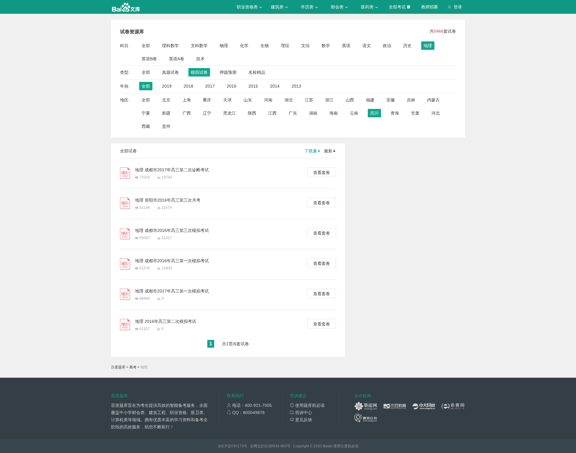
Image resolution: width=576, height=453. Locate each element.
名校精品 (256, 72)
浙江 (329, 100)
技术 (200, 58)
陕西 (252, 113)
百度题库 (118, 367)
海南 (333, 113)
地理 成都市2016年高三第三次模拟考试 (172, 230)
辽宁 (207, 113)
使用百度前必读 (345, 446)
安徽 (390, 100)
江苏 (309, 100)
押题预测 (228, 72)
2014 (275, 86)
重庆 (207, 100)
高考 (132, 367)
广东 (293, 113)
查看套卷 (321, 172)
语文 (366, 45)
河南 (268, 100)
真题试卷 (170, 72)
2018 (188, 86)
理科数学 (170, 45)
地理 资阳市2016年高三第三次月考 (167, 200)
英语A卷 (176, 58)
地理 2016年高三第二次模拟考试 (165, 321)
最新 (328, 150)
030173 (237, 446)
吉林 (411, 100)
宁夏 (146, 113)
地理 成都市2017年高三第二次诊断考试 (172, 169)
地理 (428, 45)
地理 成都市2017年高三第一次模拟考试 (172, 291)
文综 (305, 45)
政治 (387, 45)
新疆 (166, 113)
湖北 (288, 100)
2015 (253, 86)
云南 (354, 113)
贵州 (166, 126)
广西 (186, 113)
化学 (244, 45)
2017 (210, 86)
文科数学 (199, 45)
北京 (166, 100)
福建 (370, 100)
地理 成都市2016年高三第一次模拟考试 (172, 260)
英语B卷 (149, 58)
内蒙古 (433, 100)
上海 (186, 100)
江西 (272, 113)
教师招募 (429, 6)
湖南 (313, 113)
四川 (374, 113)
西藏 (146, 126)
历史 (407, 45)
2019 (167, 86)
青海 (395, 113)
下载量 (310, 150)
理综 (285, 45)
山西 (350, 100)
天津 (227, 100)
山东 (248, 100)
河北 (435, 113)
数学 (326, 45)
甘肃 (415, 113)
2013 (296, 86)
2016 (231, 86)
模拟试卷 (199, 72)
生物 (264, 45)
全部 (146, 45)
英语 (346, 45)
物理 (224, 45)
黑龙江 (229, 113)
